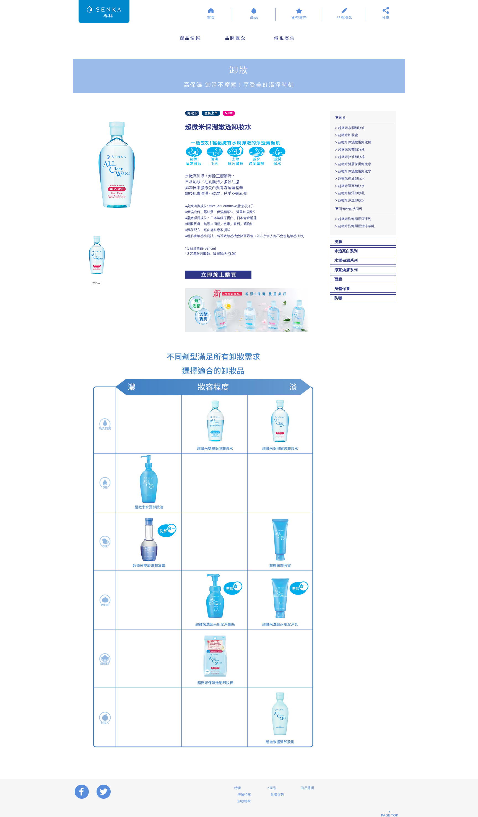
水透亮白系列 (346, 251)
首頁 (211, 17)
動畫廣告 (277, 795)
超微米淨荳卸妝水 (351, 200)
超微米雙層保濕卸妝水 (354, 164)
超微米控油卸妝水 (351, 178)
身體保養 (342, 289)
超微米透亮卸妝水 (351, 186)
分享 (385, 17)
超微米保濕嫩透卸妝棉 (354, 142)
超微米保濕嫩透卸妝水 (354, 171)
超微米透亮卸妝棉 (351, 150)
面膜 (338, 279)
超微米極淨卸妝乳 (351, 193)
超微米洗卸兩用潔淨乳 (354, 219)
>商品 (271, 788)
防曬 (338, 298)
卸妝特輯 (244, 801)
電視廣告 (299, 17)
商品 (254, 17)
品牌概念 (344, 17)
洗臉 (338, 242)
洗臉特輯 (244, 795)
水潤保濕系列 (346, 260)
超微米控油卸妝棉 (351, 157)
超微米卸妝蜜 (348, 135)
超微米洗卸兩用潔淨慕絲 (356, 226)
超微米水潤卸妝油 (351, 128)
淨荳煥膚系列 (346, 270)
